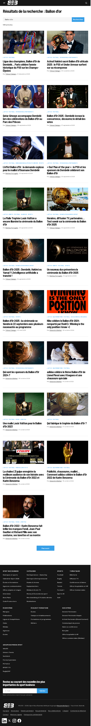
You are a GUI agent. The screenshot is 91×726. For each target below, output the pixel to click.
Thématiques (75, 571)
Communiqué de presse (71, 623)
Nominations (31, 601)
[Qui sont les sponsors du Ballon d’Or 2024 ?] (23, 352)
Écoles (33, 612)
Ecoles (5, 634)
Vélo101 (5, 649)
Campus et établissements (41, 615)
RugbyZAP (6, 671)
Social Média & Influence (79, 317)
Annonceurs (15, 711)
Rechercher (78, 19)
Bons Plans (7, 598)
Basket (59, 582)
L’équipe (65, 711)
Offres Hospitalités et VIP (79, 586)
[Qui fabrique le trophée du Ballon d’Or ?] (67, 404)
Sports (41, 163)
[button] (4, 3)
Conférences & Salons (78, 582)
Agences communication (12, 586)
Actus (6, 57)
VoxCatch (6, 656)
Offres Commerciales (77, 590)
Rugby (59, 579)
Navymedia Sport (63, 706)
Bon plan (65, 631)
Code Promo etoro (10, 601)
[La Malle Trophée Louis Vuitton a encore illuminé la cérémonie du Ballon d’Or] (23, 199)
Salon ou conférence (69, 627)
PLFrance (6, 664)
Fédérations (7, 615)
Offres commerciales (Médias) (73, 638)
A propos (6, 711)
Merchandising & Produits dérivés (27, 163)
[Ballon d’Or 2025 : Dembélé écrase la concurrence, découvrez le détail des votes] (67, 96)
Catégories (31, 571)
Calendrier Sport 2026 (11, 579)
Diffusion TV (74, 579)
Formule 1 (60, 590)
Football (12, 57)
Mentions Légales (16, 714)
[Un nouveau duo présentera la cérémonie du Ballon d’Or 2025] (67, 250)
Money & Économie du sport (69, 214)
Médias (5, 627)
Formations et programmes (41, 619)
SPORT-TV (6, 667)
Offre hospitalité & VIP (70, 634)
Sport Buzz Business (10, 571)
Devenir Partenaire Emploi (71, 615)
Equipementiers (58, 317)
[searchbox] (37, 19)
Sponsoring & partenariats (68, 57)
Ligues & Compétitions (11, 619)
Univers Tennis (8, 652)
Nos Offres (66, 608)
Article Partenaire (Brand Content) (75, 619)
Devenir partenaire (27, 711)
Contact (5, 714)
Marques (6, 612)
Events (11, 214)
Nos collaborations (54, 711)
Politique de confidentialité (33, 714)
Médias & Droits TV (22, 467)
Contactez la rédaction (78, 711)
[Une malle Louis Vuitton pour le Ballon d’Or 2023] (23, 404)
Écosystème (7, 608)
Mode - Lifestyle (21, 419)
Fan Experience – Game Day (37, 575)
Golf (58, 598)
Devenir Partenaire (69, 612)
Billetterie (73, 575)
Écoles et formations (10, 582)
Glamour (24, 214)
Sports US (60, 594)
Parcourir (45, 548)
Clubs (5, 623)
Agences (6, 631)
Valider (42, 691)
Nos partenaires (40, 711)
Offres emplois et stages (12, 590)
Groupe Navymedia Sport (13, 645)
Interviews (7, 594)
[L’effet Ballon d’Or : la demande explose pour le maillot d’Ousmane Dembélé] (23, 147)
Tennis (59, 586)
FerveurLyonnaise (9, 660)
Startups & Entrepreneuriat (37, 579)
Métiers (34, 623)
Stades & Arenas (33, 582)
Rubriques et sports (10, 575)
